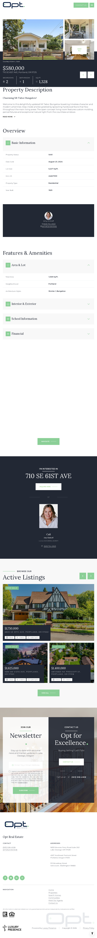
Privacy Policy (22, 782)
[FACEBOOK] (5, 878)
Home (51, 890)
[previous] (82, 576)
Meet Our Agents (55, 900)
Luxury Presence (49, 928)
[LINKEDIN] (16, 878)
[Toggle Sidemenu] (91, 5)
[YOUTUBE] (11, 878)
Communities (54, 898)
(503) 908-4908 (79, 777)
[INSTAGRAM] (22, 878)
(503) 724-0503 (49, 224)
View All (79, 50)
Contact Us (81, 5)
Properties (52, 893)
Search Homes (54, 895)
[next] (91, 576)
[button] (71, 762)
